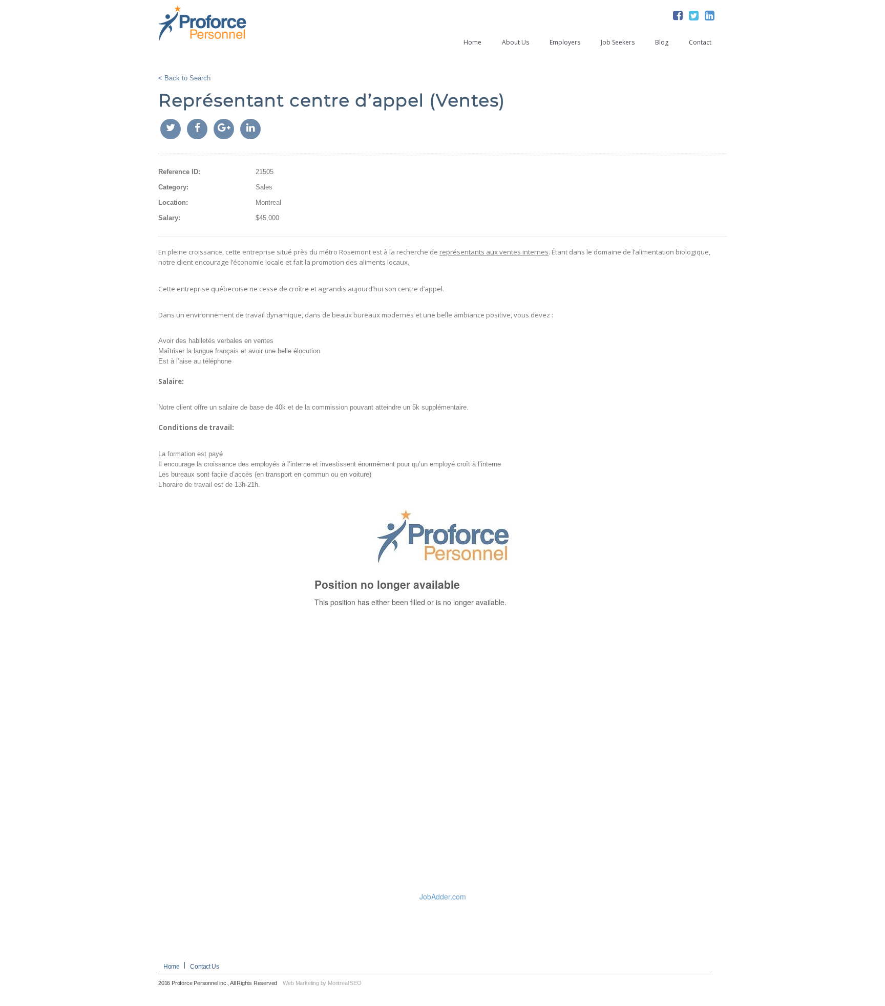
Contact (700, 42)
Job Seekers (618, 42)
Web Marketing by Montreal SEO (322, 983)
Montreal (268, 202)
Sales (264, 187)
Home (472, 42)
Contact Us (204, 966)
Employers (565, 42)
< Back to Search (184, 78)
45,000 (269, 218)
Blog (661, 42)
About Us (515, 42)
